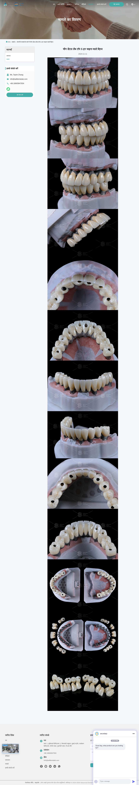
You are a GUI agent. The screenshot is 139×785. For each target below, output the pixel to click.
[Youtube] (50, 767)
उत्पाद (68, 4)
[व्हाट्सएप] (8, 89)
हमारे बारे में (60, 4)
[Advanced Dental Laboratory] (13, 4)
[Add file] (96, 781)
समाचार (7, 760)
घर (54, 4)
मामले (13, 42)
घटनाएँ (91, 4)
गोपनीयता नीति (29, 782)
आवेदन (77, 4)
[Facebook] (41, 767)
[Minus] (133, 733)
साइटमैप (37, 782)
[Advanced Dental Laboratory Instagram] (45, 767)
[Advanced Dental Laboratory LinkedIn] (54, 767)
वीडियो (84, 4)
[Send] (133, 781)
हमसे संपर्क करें (101, 4)
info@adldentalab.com (18, 79)
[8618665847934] (59, 767)
